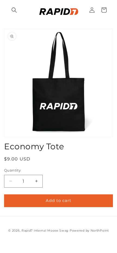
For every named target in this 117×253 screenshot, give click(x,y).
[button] (14, 10)
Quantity (12, 170)
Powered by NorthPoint (89, 230)
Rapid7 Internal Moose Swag (45, 230)
